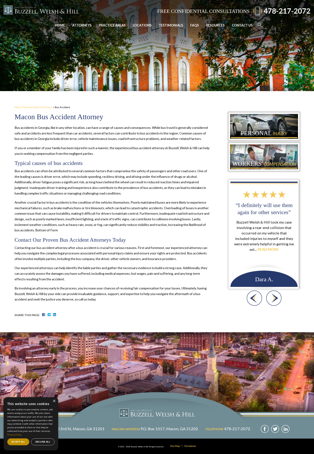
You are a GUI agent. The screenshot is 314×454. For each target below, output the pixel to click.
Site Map (175, 445)
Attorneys (82, 25)
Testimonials (171, 25)
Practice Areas (112, 25)
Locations (142, 25)
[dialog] (31, 423)
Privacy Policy (14, 434)
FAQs (194, 25)
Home (60, 25)
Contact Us (242, 25)
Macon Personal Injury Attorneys (33, 107)
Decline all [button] (42, 441)
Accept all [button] (18, 441)
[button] (254, 298)
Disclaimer (190, 445)
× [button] (54, 401)
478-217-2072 (286, 11)
